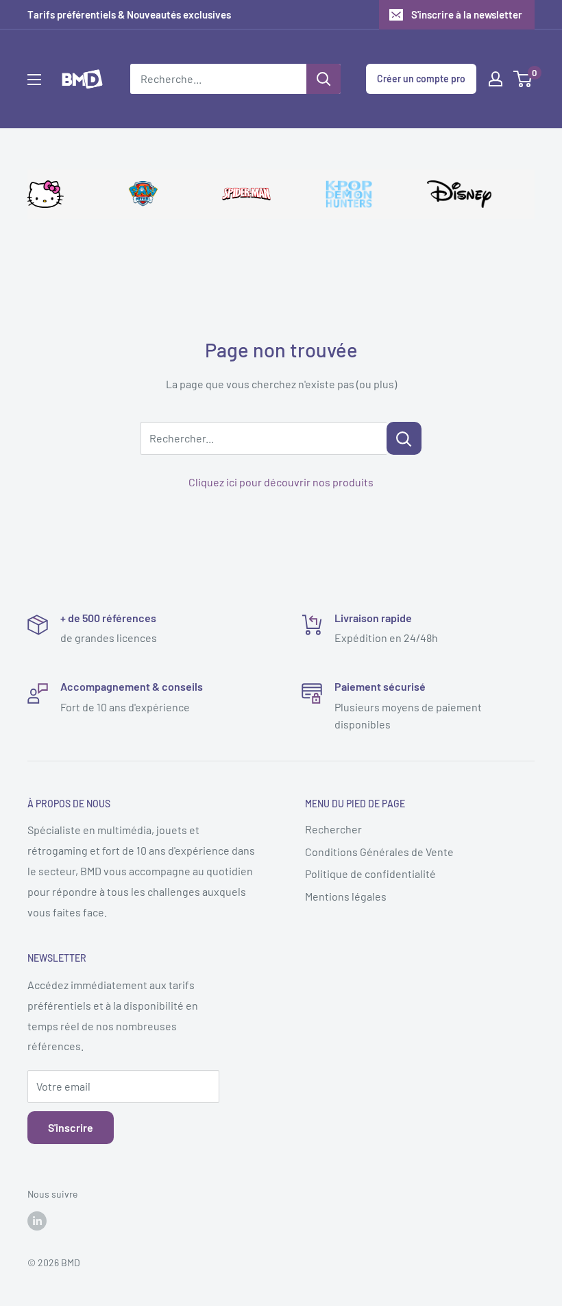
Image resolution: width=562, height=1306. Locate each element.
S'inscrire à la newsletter (466, 14)
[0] (523, 79)
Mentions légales (346, 896)
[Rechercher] (323, 79)
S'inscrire (70, 1127)
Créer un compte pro (421, 78)
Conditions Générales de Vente (379, 851)
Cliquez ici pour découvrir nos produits (281, 481)
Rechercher (333, 828)
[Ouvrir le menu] (34, 79)
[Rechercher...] (404, 438)
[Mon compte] (495, 78)
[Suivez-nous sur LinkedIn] (37, 1221)
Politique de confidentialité (370, 873)
